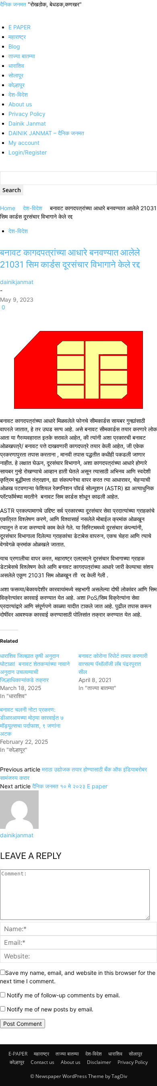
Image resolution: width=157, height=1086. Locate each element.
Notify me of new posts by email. (50, 1009)
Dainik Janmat (27, 123)
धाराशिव (16, 65)
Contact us (42, 1062)
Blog (14, 46)
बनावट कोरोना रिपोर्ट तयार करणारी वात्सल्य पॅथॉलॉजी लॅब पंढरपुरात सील (112, 663)
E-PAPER (17, 1053)
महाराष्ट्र (17, 36)
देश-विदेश (18, 94)
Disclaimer (99, 1062)
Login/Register (27, 152)
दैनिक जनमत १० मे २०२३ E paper (69, 786)
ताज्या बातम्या (21, 56)
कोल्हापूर (16, 84)
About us (20, 104)
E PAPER (19, 27)
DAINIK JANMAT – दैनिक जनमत (46, 133)
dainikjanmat (16, 281)
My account (23, 142)
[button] (2, 12)
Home (7, 208)
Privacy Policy (26, 113)
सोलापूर (15, 75)
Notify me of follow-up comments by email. (63, 995)
